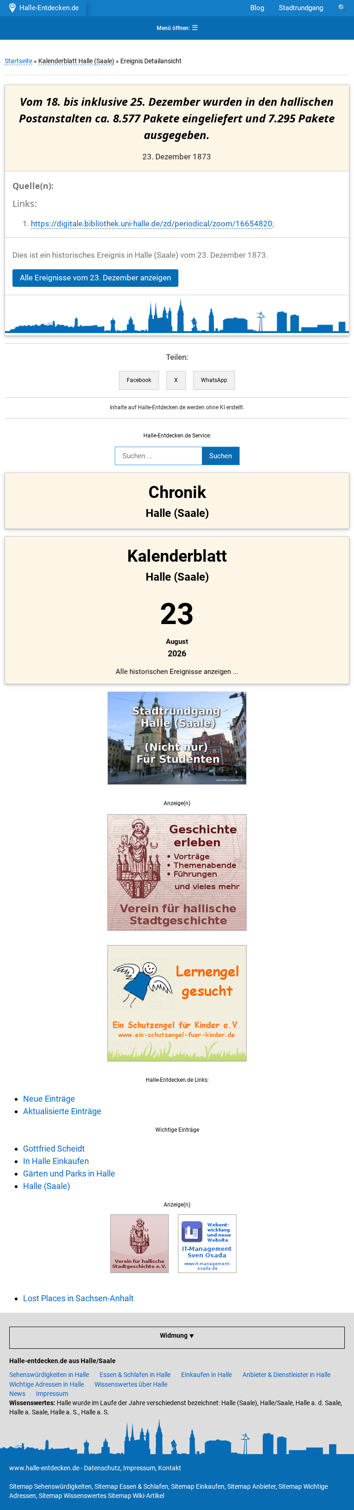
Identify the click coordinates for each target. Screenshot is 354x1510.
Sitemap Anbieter (251, 1486)
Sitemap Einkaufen (197, 1486)
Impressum (52, 1393)
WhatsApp (214, 380)
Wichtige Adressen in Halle (46, 1384)
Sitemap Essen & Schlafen (131, 1486)
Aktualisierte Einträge (62, 1111)
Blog (257, 8)
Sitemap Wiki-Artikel (136, 1495)
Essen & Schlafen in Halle (135, 1374)
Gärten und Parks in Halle (69, 1173)
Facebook (139, 380)
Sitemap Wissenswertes (72, 1495)
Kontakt (169, 1468)
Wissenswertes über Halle (130, 1384)
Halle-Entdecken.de (47, 8)
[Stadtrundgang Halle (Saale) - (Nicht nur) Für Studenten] (177, 790)
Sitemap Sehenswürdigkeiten (50, 1486)
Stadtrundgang (301, 8)
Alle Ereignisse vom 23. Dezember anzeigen (95, 277)
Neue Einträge (49, 1099)
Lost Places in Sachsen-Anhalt (78, 1298)
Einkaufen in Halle (206, 1374)
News (17, 1393)
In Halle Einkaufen (56, 1161)
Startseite (18, 61)
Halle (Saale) (46, 1186)
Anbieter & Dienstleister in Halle (286, 1374)
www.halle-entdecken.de (44, 1468)
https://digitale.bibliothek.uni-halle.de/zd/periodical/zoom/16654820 (151, 223)
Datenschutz (102, 1468)
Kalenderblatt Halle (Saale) (76, 61)
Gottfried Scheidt (54, 1148)
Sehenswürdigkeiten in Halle (49, 1374)
